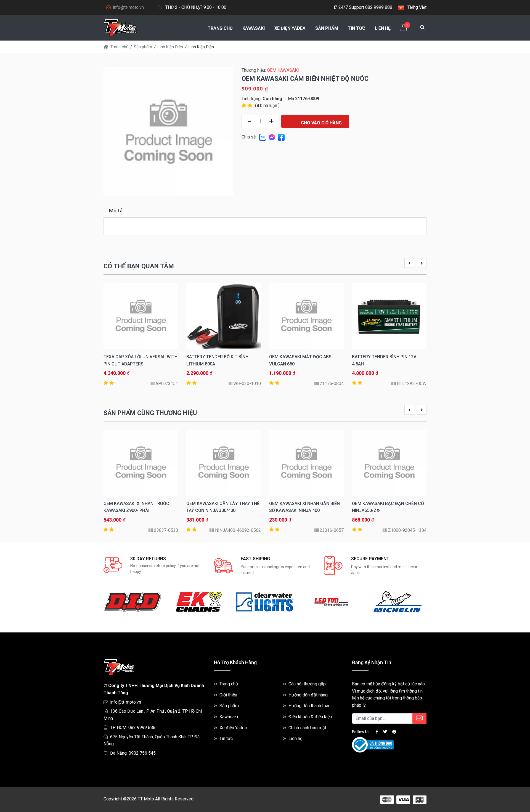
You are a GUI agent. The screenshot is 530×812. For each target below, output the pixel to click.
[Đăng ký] (419, 718)
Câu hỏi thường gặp (307, 684)
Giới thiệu (228, 695)
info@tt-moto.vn (128, 7)
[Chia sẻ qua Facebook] (281, 137)
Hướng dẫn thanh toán (309, 705)
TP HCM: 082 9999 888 (132, 727)
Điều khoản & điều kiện (310, 716)
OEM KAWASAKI (283, 70)
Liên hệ (383, 28)
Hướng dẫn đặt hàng (308, 695)
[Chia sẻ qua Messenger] (272, 137)
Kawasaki (253, 28)
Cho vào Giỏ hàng (321, 122)
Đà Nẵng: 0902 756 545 (133, 753)
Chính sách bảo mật (307, 727)
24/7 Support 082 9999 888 (364, 7)
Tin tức (356, 28)
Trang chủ (220, 28)
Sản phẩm (326, 28)
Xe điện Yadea (290, 28)
